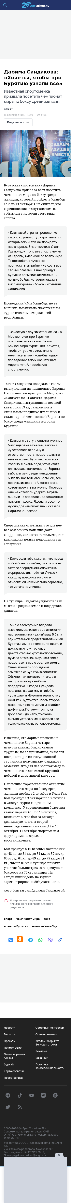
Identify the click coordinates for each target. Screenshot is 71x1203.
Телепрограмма (14, 1054)
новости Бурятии (16, 926)
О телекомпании (46, 1034)
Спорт (8, 108)
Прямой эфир (12, 1047)
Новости (9, 1027)
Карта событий (14, 1071)
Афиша (8, 1058)
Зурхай (9, 1064)
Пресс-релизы (13, 1077)
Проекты (9, 1041)
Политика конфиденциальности (50, 1066)
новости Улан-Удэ (44, 926)
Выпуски (9, 1034)
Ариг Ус (35, 5)
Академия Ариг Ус (47, 1041)
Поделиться (15, 122)
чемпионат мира (28, 919)
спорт (8, 919)
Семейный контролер (50, 1027)
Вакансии (42, 1058)
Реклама (41, 1051)
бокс (47, 919)
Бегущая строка (46, 1044)
